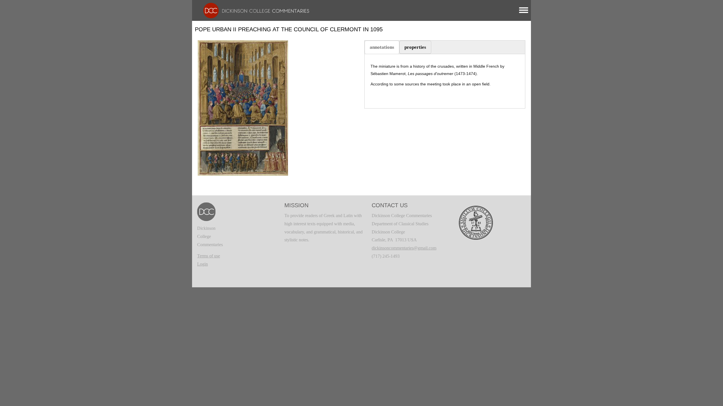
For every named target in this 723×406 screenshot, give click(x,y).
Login (202, 264)
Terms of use (208, 255)
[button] (243, 107)
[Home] (253, 10)
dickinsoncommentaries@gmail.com (404, 248)
